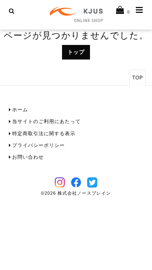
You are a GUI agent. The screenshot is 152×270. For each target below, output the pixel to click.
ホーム (20, 110)
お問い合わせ (28, 157)
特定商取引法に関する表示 (43, 133)
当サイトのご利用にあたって (46, 121)
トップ (76, 52)
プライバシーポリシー (38, 145)
